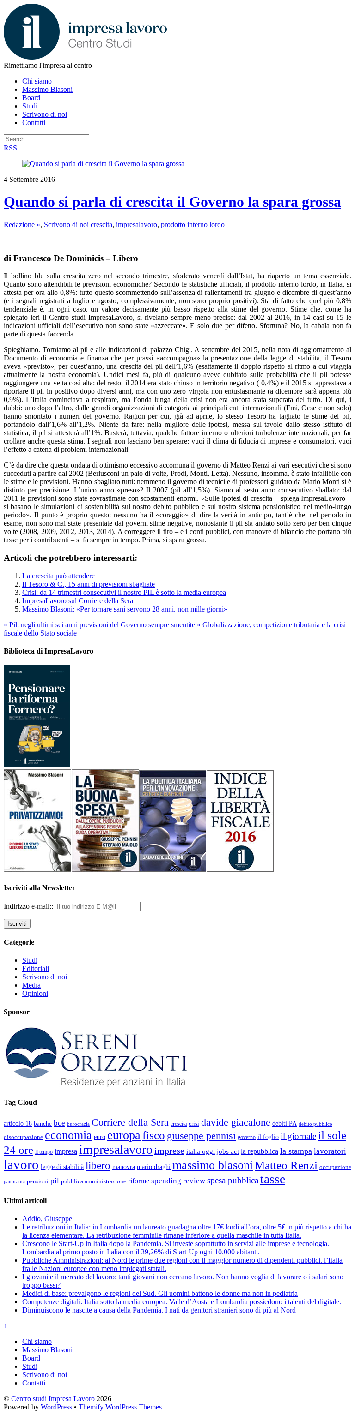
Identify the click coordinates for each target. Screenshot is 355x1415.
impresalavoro (136, 224)
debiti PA (284, 1123)
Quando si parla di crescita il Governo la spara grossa (172, 201)
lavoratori (330, 1151)
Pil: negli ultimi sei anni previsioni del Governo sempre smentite (99, 625)
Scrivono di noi (44, 114)
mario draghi (154, 1166)
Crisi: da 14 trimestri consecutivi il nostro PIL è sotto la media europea (124, 592)
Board (31, 98)
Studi (29, 106)
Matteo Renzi (286, 1165)
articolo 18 (18, 1123)
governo (247, 1137)
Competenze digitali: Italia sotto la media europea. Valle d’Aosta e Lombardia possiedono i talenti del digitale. (181, 1302)
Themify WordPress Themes (120, 1407)
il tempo (44, 1152)
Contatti (33, 122)
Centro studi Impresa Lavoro (53, 1399)
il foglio (268, 1136)
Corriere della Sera (130, 1122)
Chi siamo (37, 81)
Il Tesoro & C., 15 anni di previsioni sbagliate (88, 584)
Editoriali (35, 968)
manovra (123, 1166)
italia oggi (200, 1151)
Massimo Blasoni (47, 89)
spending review (178, 1180)
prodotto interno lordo (193, 224)
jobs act (228, 1151)
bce (59, 1123)
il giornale (298, 1136)
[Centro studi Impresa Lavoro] (85, 57)
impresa (66, 1151)
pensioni (38, 1181)
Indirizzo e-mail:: (29, 906)
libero (98, 1165)
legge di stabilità (62, 1166)
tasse (272, 1179)
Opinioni (35, 993)
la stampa (296, 1151)
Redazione (19, 224)
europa (124, 1135)
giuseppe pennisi (201, 1135)
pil (54, 1180)
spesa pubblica (232, 1180)
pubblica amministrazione (93, 1181)
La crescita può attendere (58, 576)
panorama (14, 1181)
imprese (169, 1151)
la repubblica (259, 1151)
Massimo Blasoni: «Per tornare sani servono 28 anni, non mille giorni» (124, 609)
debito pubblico (315, 1124)
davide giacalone (235, 1122)
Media (31, 985)
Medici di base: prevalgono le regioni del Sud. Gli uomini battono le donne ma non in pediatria (160, 1293)
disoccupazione (23, 1136)
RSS (10, 148)
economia (68, 1135)
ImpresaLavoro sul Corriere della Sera (77, 601)
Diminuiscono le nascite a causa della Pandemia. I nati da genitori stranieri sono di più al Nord (159, 1310)
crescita (101, 224)
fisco (153, 1134)
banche (43, 1123)
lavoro (21, 1164)
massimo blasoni (212, 1165)
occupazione (335, 1166)
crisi (194, 1123)
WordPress (56, 1407)
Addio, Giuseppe (47, 1219)
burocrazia (78, 1124)
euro (99, 1136)
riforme (138, 1181)
